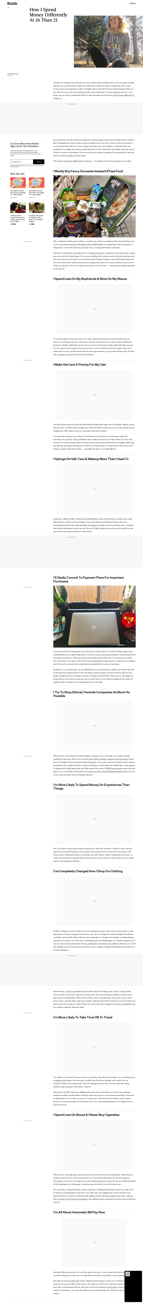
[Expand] (126, 1272)
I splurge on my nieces (66, 354)
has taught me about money (75, 155)
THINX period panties (114, 768)
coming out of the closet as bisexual (90, 92)
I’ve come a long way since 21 (116, 92)
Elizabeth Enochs (13, 74)
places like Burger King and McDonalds (88, 244)
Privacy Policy (15, 166)
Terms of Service (39, 165)
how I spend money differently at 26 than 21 (75, 161)
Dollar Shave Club (73, 768)
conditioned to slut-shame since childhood (103, 944)
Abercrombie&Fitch (124, 1004)
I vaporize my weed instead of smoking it (72, 1199)
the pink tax (130, 765)
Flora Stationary (90, 762)
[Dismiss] (139, 1272)
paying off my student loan (102, 661)
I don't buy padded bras (74, 991)
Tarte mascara (110, 519)
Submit (39, 162)
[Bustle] (12, 3)
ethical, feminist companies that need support (111, 759)
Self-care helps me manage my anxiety (90, 525)
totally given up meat (96, 253)
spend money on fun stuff (116, 1287)
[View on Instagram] (94, 309)
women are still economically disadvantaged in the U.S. (109, 771)
